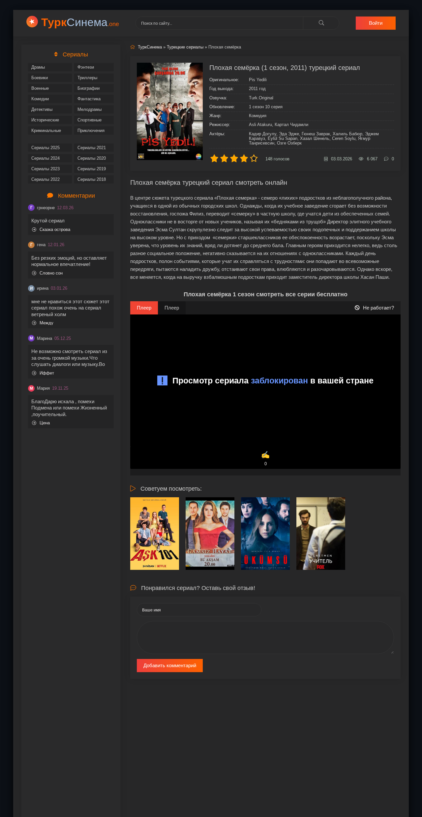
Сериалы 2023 (45, 168)
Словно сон (51, 273)
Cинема (80, 22)
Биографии (88, 88)
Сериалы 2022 (45, 179)
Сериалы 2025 (45, 147)
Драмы (38, 67)
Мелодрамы (89, 109)
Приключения (91, 130)
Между (46, 323)
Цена (45, 423)
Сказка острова (55, 229)
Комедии (40, 98)
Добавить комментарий (169, 665)
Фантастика (89, 98)
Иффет (47, 373)
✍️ (265, 458)
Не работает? (378, 307)
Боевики (39, 77)
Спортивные (89, 119)
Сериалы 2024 (45, 158)
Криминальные (46, 130)
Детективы (41, 109)
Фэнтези (85, 67)
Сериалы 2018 (91, 179)
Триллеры (87, 77)
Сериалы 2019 (91, 168)
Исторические (45, 119)
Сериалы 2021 (91, 147)
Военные (40, 88)
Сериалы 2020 (91, 158)
